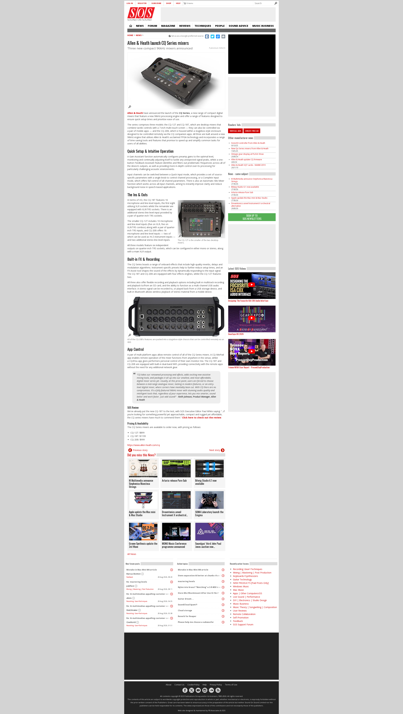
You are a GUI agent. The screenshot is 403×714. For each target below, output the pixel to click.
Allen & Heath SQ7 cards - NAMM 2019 (248, 165)
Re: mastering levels (136, 582)
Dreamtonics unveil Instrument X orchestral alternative (250, 204)
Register (142, 3)
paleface (130, 586)
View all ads (235, 130)
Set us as (187, 36)
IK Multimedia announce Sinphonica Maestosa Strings (251, 180)
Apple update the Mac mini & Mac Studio (249, 198)
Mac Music (238, 589)
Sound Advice (238, 26)
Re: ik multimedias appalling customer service (148, 594)
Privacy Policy (216, 684)
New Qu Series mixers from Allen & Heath (249, 148)
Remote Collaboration (244, 614)
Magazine (168, 26)
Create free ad (252, 130)
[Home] (141, 12)
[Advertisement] (251, 244)
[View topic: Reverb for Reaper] (223, 616)
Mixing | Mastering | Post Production (140, 589)
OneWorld (131, 622)
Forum (152, 26)
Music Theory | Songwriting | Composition (255, 607)
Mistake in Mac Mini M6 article (141, 569)
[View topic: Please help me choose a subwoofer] (223, 622)
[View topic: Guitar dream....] (223, 598)
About (168, 684)
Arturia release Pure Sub (242, 192)
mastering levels (186, 581)
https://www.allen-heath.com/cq (143, 445)
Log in (130, 3)
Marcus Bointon (133, 573)
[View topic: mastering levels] (223, 581)
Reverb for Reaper (187, 616)
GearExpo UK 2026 (236, 334)
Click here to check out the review (201, 417)
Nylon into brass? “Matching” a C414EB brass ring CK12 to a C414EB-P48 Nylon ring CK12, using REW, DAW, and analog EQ (200, 587)
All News (131, 554)
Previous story (140, 450)
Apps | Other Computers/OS (247, 593)
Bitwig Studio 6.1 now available (245, 187)
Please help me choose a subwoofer (196, 622)
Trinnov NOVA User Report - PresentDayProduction (249, 367)
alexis (129, 598)
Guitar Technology (242, 579)
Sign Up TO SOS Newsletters (252, 217)
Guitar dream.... (186, 598)
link (143, 473)
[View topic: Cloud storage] (223, 610)
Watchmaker (132, 610)
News (140, 26)
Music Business (263, 26)
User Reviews (240, 610)
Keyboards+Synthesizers (245, 576)
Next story (214, 450)
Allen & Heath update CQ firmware (246, 159)
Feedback (129, 577)
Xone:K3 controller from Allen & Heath (248, 143)
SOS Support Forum (243, 624)
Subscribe (156, 3)
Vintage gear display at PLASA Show (247, 154)
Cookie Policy (193, 684)
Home (131, 25)
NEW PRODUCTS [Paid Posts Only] (251, 582)
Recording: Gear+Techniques (136, 601)
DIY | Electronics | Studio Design (250, 600)
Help (178, 3)
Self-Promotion (241, 617)
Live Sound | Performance (246, 596)
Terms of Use (231, 684)
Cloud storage (185, 610)
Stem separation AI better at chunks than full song (200, 575)
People (220, 26)
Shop (168, 3)
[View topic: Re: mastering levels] (171, 582)
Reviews (184, 26)
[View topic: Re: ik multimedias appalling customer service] (171, 594)
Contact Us (179, 684)
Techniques (203, 26)
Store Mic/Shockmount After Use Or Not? (198, 593)
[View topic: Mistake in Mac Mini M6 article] (171, 569)
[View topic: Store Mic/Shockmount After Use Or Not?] (223, 593)
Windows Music (241, 586)
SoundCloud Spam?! (187, 604)
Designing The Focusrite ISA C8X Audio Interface (248, 300)
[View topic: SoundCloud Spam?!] (223, 604)
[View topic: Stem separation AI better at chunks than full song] (223, 575)
